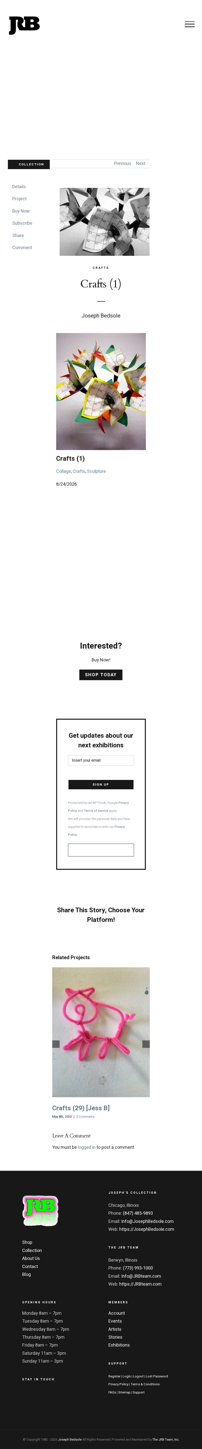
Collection (32, 1250)
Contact (30, 1266)
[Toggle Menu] (189, 24)
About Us (31, 1258)
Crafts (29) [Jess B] (95, 1032)
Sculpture (96, 471)
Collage (63, 471)
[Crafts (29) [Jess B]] (101, 1032)
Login (127, 1376)
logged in (87, 1147)
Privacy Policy (118, 1384)
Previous (122, 163)
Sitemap (124, 1392)
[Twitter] (40, 1393)
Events (115, 1321)
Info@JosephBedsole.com (147, 1221)
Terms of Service (96, 810)
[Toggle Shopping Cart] (171, 24)
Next (140, 163)
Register (114, 1376)
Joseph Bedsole (70, 1439)
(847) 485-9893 (138, 1213)
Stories (115, 1337)
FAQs (112, 1392)
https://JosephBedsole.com (146, 1229)
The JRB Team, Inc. (165, 1439)
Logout (138, 1376)
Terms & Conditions (145, 1384)
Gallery (107, 1032)
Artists (114, 1329)
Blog (26, 1274)
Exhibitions (119, 1345)
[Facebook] (27, 1393)
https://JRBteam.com (140, 1284)
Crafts (79, 471)
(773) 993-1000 (138, 1268)
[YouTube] (65, 1393)
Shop (27, 1242)
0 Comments (85, 1116)
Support (139, 1392)
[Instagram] (52, 1393)
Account (116, 1313)
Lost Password (157, 1376)
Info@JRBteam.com (141, 1276)
